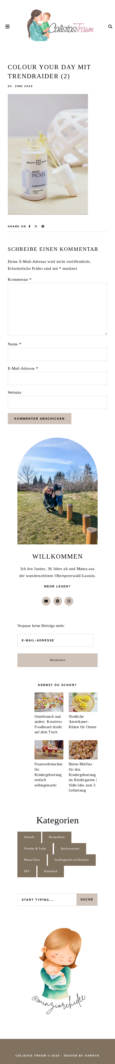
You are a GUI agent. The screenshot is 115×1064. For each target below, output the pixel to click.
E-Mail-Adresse (23, 368)
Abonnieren (57, 659)
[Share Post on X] (36, 226)
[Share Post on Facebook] (30, 226)
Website (14, 392)
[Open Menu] (8, 26)
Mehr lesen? (57, 586)
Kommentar (20, 279)
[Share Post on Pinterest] (43, 226)
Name (14, 344)
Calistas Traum (31, 1055)
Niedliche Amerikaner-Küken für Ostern (83, 722)
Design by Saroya (81, 1055)
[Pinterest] (57, 601)
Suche (86, 899)
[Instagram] (68, 601)
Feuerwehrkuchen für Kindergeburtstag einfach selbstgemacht (48, 774)
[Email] (46, 601)
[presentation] (48, 703)
